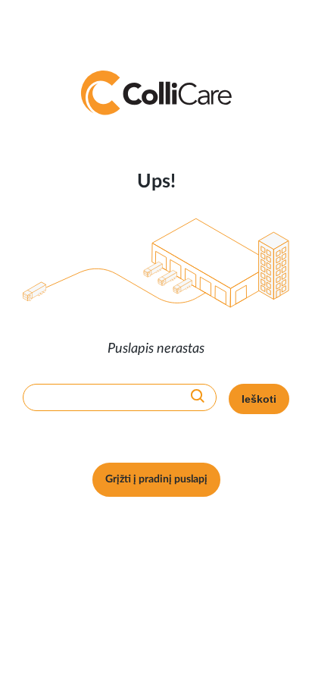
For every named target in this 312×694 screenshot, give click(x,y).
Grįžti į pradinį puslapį (156, 479)
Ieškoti (259, 399)
